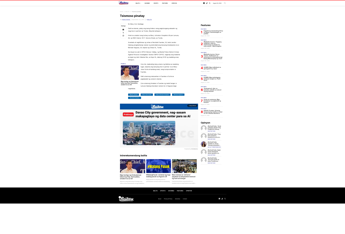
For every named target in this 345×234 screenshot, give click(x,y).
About (159, 198)
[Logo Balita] (124, 3)
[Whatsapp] (123, 36)
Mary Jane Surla (146, 94)
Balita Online (126, 19)
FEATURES (165, 3)
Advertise (177, 198)
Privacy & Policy (168, 198)
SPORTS (156, 3)
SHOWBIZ (147, 3)
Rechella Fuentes (134, 97)
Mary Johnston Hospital (162, 94)
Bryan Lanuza (133, 94)
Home (121, 11)
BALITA (138, 3)
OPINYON (174, 3)
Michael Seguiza (178, 94)
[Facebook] (123, 30)
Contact (185, 198)
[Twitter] (123, 33)
